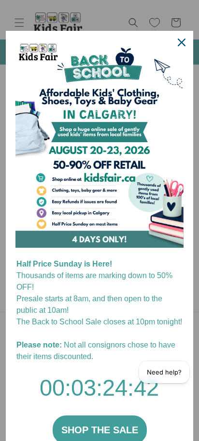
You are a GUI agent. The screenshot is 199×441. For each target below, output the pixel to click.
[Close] (181, 42)
